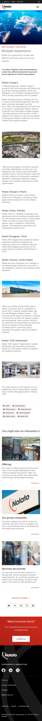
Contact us (21, 639)
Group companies (9, 685)
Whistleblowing (24, 706)
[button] (37, 6)
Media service (7, 695)
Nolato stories (20, 598)
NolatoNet (5, 706)
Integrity (13, 706)
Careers (5, 690)
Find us (4, 680)
